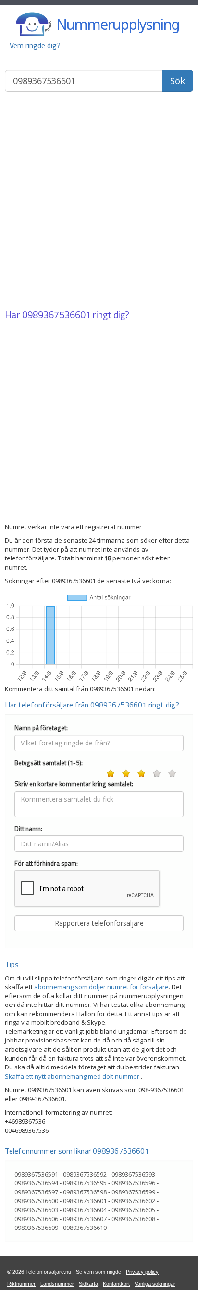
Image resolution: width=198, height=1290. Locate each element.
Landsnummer (57, 1284)
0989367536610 (85, 1227)
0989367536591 (36, 1174)
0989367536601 (56, 314)
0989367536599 (133, 1192)
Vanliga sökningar (155, 1284)
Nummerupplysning (117, 24)
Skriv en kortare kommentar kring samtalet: (73, 784)
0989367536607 (85, 1219)
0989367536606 (36, 1219)
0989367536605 (133, 1209)
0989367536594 (36, 1182)
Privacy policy (142, 1272)
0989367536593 (133, 1174)
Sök (177, 81)
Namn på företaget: (41, 727)
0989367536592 (85, 1174)
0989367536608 (133, 1219)
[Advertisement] (99, 201)
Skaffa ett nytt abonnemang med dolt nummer (72, 1076)
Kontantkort (116, 1284)
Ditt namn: (28, 828)
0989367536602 (133, 1200)
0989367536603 (36, 1209)
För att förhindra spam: (46, 863)
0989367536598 (85, 1192)
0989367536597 (36, 1192)
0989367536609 (36, 1227)
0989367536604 (85, 1209)
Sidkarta (88, 1284)
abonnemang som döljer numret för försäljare (101, 986)
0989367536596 (133, 1182)
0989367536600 (36, 1200)
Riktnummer (21, 1284)
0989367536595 (85, 1182)
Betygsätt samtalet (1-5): (48, 763)
